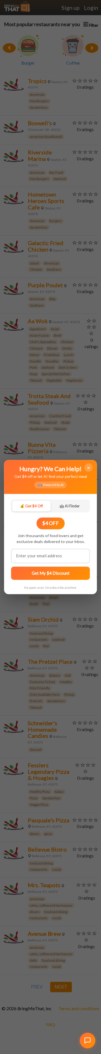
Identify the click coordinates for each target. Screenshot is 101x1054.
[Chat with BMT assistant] (87, 1040)
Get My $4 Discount (51, 573)
